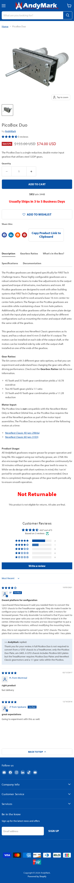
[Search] (67, 15)
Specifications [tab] (10, 263)
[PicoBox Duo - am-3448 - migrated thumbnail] (7, 110)
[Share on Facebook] (4, 235)
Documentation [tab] (32, 263)
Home (5, 26)
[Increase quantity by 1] (31, 171)
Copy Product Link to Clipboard (46, 235)
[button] (10, 136)
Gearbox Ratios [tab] (29, 253)
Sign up (53, 831)
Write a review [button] (37, 566)
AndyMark (10, 131)
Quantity (6, 163)
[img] (9, 587)
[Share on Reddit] (17, 235)
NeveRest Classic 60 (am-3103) (21, 437)
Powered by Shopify (37, 876)
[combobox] (32, 15)
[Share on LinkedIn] (11, 235)
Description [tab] (8, 253)
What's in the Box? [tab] (53, 253)
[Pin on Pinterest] (24, 235)
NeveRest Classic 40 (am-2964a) (22, 432)
